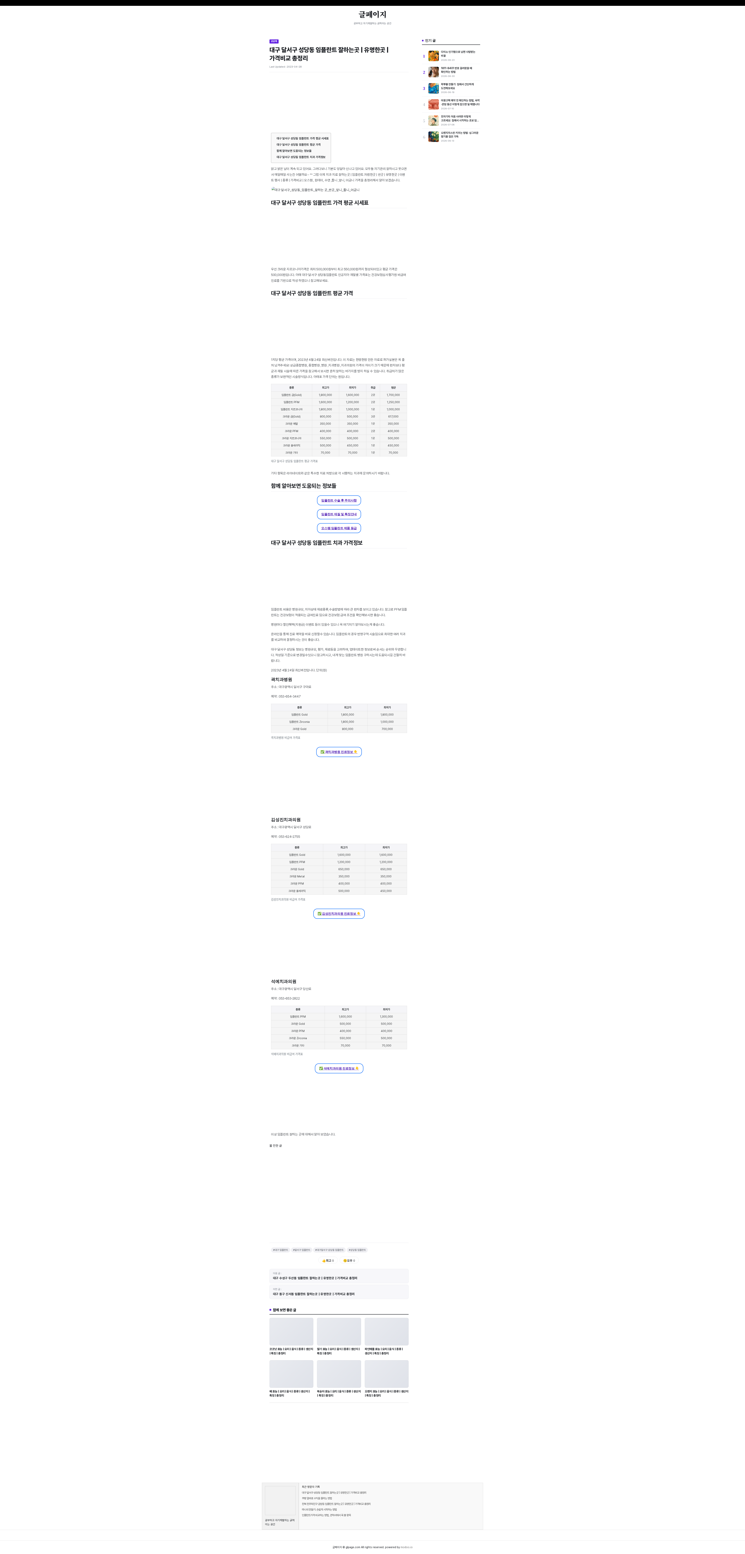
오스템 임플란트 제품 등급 (339, 528)
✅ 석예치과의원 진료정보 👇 (339, 1068)
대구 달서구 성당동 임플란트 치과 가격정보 (301, 157)
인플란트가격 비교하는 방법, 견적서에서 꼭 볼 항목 (326, 1515)
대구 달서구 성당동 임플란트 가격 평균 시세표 (303, 138)
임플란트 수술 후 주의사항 (339, 500)
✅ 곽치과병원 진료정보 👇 (339, 752)
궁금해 (274, 41)
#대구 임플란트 (280, 1250)
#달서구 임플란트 (301, 1250)
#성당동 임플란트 (357, 1250)
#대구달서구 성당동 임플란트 (329, 1250)
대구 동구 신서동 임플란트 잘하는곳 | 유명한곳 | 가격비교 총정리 (314, 1294)
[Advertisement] (339, 104)
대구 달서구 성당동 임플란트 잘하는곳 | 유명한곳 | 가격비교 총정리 (334, 1492)
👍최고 (328, 1261)
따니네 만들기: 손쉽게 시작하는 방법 (319, 1509)
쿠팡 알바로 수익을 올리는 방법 (317, 1498)
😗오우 (349, 1261)
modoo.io (407, 1547)
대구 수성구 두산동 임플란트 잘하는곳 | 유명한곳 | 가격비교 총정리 (315, 1278)
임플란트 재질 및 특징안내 (339, 514)
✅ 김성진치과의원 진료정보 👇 (339, 913)
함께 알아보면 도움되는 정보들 (294, 151)
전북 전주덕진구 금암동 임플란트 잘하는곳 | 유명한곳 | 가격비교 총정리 (336, 1503)
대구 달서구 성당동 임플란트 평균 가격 (299, 144)
